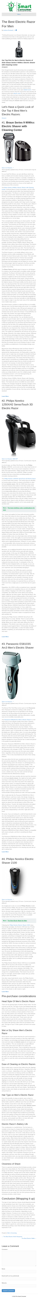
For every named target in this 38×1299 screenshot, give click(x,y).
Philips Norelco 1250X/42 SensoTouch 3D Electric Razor (20, 478)
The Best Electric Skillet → (29, 1238)
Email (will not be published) (10, 1276)
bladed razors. (28, 89)
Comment (5, 1249)
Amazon (5, 67)
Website (4, 1283)
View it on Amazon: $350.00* (10, 459)
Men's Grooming (12, 1233)
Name (3, 1269)
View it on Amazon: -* (8, 167)
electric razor (17, 93)
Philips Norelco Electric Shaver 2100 (20, 925)
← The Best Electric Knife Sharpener (12, 1236)
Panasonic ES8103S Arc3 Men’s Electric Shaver (17, 719)
